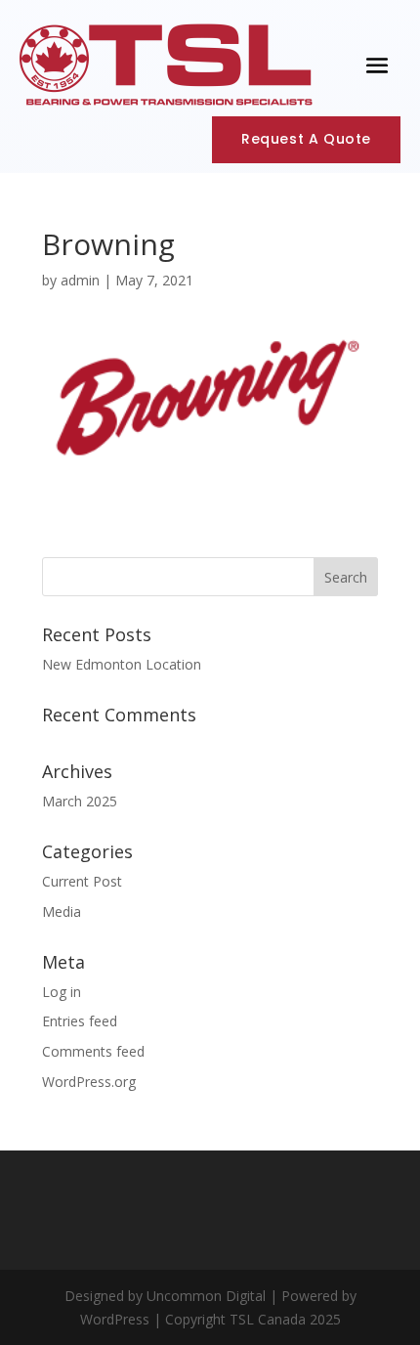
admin (80, 280)
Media (61, 911)
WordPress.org (89, 1081)
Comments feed (93, 1051)
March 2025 (79, 801)
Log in (61, 991)
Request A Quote (306, 139)
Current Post (82, 881)
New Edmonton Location (121, 664)
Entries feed (79, 1021)
